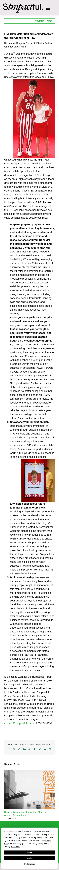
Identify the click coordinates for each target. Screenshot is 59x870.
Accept (29, 852)
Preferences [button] (15, 847)
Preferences (29, 864)
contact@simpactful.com (18, 723)
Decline (29, 858)
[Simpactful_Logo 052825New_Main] (23, 4)
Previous (39, 21)
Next (49, 21)
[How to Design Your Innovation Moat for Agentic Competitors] (29, 771)
